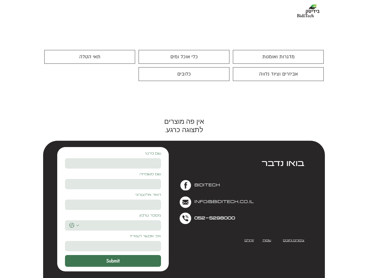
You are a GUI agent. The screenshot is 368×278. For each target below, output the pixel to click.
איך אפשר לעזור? (145, 236)
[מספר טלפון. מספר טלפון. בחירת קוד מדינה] (74, 225)
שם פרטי (153, 154)
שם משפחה (150, 174)
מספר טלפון (150, 216)
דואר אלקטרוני (148, 195)
